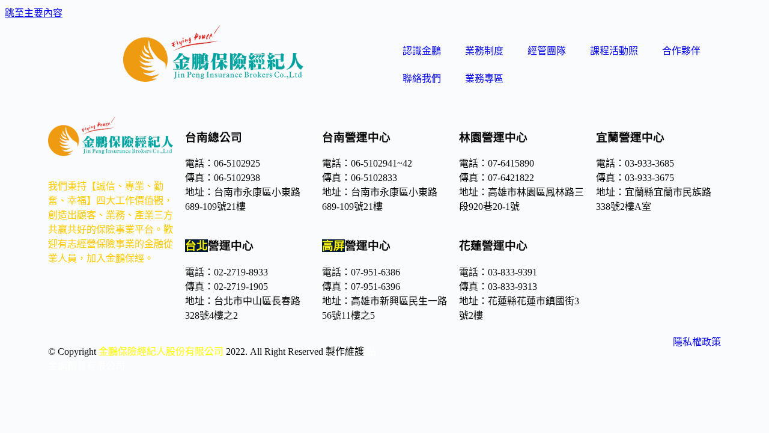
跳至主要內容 (33, 13)
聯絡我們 (422, 78)
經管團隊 (546, 51)
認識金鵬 (422, 51)
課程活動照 (614, 51)
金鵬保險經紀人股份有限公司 (161, 351)
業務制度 (484, 51)
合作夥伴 (681, 51)
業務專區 (484, 78)
